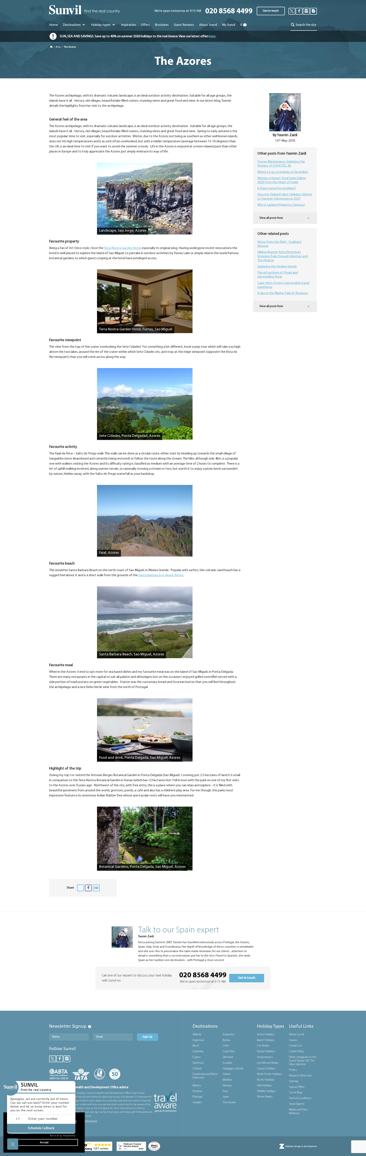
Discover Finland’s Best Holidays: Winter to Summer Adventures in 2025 (284, 196)
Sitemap (293, 1081)
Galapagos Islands (233, 1068)
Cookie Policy (296, 1051)
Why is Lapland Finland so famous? (281, 205)
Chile (226, 1045)
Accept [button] (44, 1142)
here (212, 36)
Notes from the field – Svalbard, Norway (279, 244)
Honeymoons (265, 1057)
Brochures (162, 25)
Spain (226, 1096)
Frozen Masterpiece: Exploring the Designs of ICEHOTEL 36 (281, 164)
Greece (226, 1074)
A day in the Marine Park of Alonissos (282, 293)
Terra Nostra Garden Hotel (122, 248)
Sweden (197, 1102)
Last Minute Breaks (268, 1063)
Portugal (197, 1096)
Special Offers (297, 1087)
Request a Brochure (300, 1075)
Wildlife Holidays (266, 1091)
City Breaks (263, 1045)
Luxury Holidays (266, 1068)
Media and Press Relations (298, 1111)
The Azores (229, 1102)
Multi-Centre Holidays (269, 1074)
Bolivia (226, 1040)
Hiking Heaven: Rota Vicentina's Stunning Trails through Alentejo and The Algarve (282, 256)
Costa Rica (229, 1051)
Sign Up (147, 1036)
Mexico (197, 1085)
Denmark (228, 1057)
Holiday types (101, 25)
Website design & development (301, 1146)
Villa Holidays (264, 1085)
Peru (225, 1091)
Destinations (72, 25)
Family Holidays (266, 1051)
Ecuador (227, 1063)
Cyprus (197, 1057)
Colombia (198, 1051)
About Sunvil (296, 1034)
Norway (227, 1085)
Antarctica (228, 1034)
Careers (293, 1040)
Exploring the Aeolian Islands (277, 266)
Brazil (196, 1045)
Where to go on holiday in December (282, 172)
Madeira (227, 1079)
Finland (197, 1068)
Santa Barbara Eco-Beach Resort (161, 575)
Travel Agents (296, 1104)
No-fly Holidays (265, 1079)
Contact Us (295, 1045)
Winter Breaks (265, 1096)
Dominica (198, 1063)
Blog (58, 47)
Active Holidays (265, 1034)
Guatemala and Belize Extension (205, 1076)
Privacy (293, 1070)
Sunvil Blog (295, 1092)
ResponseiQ (62, 1135)
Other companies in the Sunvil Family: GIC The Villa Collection (302, 1061)
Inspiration (128, 25)
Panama (197, 1091)
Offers (145, 25)
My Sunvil (228, 25)
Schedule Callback (41, 1128)
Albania (197, 1034)
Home (53, 25)
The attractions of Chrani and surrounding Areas (277, 274)
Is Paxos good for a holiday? (276, 188)
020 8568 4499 (228, 11)
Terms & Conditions (300, 1098)
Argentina (198, 1040)
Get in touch (271, 10)
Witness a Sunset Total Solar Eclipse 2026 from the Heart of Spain (281, 180)
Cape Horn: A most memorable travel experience (283, 285)
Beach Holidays (265, 1040)
